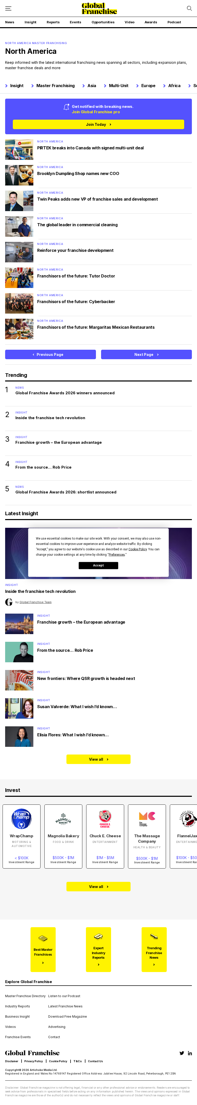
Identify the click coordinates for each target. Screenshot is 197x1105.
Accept (98, 565)
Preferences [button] (117, 554)
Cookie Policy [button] (138, 549)
